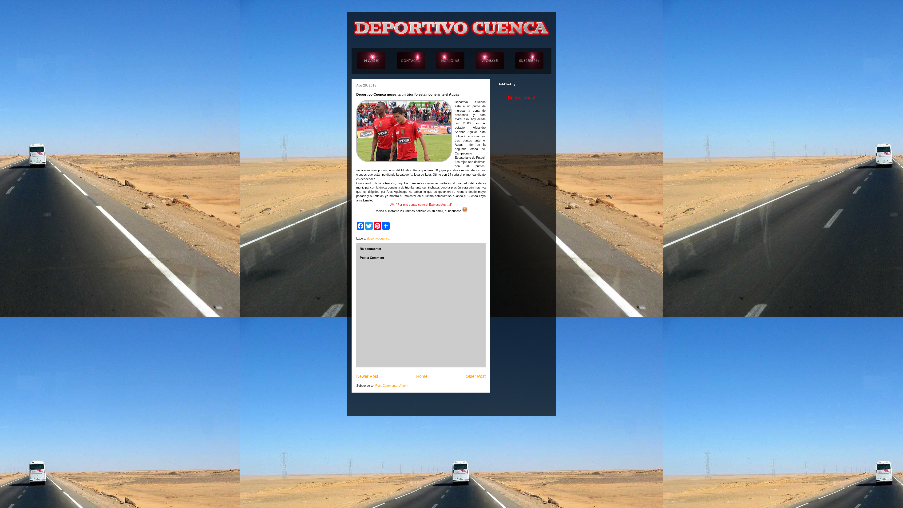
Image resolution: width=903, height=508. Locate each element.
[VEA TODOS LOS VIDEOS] (490, 61)
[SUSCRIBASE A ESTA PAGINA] (529, 61)
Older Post (476, 376)
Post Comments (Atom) (391, 385)
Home (422, 376)
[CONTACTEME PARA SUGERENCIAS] (411, 61)
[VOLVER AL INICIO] (371, 61)
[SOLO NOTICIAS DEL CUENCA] (450, 61)
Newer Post (367, 376)
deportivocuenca (378, 238)
